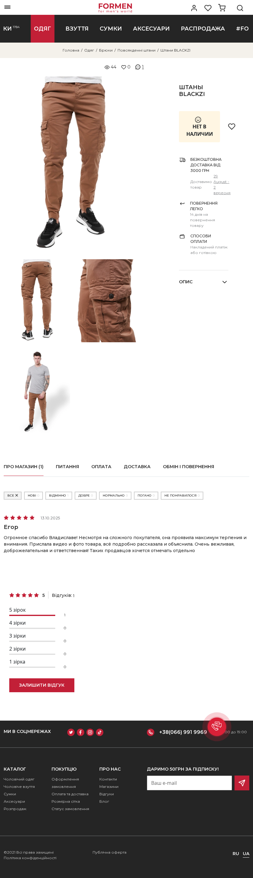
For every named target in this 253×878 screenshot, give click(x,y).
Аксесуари (14, 801)
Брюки (106, 50)
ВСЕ (10, 495)
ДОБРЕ (85, 495)
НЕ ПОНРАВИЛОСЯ (182, 495)
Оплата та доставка (70, 794)
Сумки (10, 794)
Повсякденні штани (137, 50)
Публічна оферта (109, 852)
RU (236, 853)
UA (246, 853)
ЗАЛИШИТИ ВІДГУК (41, 685)
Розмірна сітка (66, 801)
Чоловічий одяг (19, 779)
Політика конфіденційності (30, 857)
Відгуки (106, 794)
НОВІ (33, 495)
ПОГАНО (146, 495)
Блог (104, 801)
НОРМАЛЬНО (115, 495)
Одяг (89, 50)
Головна (71, 50)
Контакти (108, 779)
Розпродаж (15, 808)
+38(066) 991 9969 (183, 732)
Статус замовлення (70, 808)
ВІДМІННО (58, 495)
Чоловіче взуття (19, 786)
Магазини (108, 786)
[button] (217, 727)
